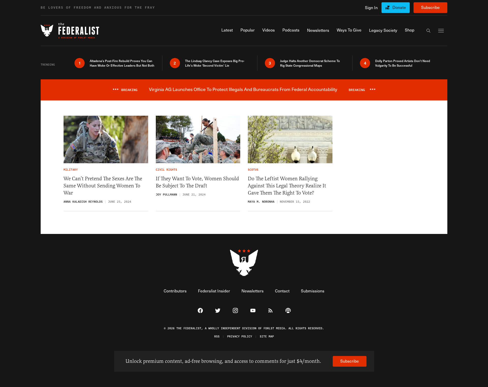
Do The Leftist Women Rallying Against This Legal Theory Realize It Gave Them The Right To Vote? (287, 185)
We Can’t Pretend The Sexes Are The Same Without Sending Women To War (103, 185)
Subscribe (430, 7)
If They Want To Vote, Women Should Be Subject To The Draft (197, 182)
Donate (399, 7)
